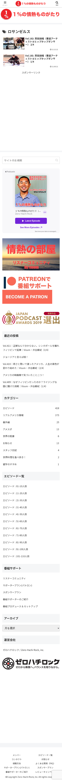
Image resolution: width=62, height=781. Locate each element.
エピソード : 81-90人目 (15, 542)
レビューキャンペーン (45, 771)
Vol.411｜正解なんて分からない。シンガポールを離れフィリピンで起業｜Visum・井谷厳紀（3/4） (31, 348)
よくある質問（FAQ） (45, 763)
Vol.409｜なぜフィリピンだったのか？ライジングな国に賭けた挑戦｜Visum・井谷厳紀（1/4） (30, 384)
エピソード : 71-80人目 (15, 535)
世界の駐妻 (31, 436)
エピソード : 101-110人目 (16, 556)
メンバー (17, 755)
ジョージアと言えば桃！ (15, 357)
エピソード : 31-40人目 (15, 507)
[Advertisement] (31, 105)
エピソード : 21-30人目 (15, 500)
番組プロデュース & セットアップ (20, 606)
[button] (56, 160)
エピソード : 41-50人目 (15, 514)
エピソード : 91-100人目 (15, 549)
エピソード (31, 408)
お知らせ (31, 443)
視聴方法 (17, 763)
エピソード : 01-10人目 (15, 486)
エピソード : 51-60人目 (15, 521)
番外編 (31, 422)
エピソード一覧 (45, 755)
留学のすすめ (31, 464)
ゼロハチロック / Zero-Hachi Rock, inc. (23, 650)
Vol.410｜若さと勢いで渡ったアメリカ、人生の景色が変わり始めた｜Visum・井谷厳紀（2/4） (31, 366)
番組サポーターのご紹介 (15, 599)
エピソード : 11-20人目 (15, 493)
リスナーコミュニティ (14, 578)
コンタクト (17, 759)
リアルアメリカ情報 (31, 415)
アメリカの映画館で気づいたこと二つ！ (23, 375)
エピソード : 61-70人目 (15, 528)
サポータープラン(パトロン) (17, 585)
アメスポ (31, 429)
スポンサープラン (12, 592)
